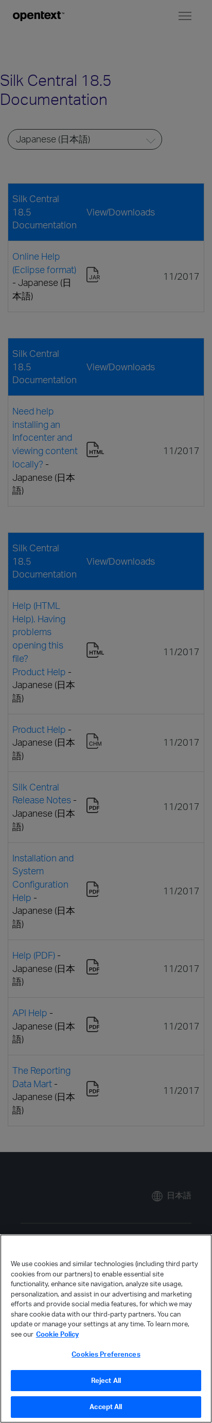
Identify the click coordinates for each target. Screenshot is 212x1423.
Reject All (106, 1380)
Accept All (106, 1406)
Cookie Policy (57, 1334)
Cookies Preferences (106, 1354)
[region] (106, 1328)
